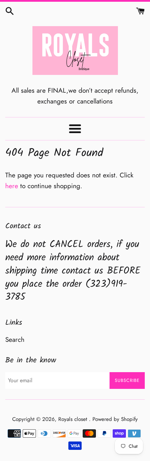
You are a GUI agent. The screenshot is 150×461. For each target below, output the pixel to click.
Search (14, 339)
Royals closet (73, 419)
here (11, 186)
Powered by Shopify (115, 419)
